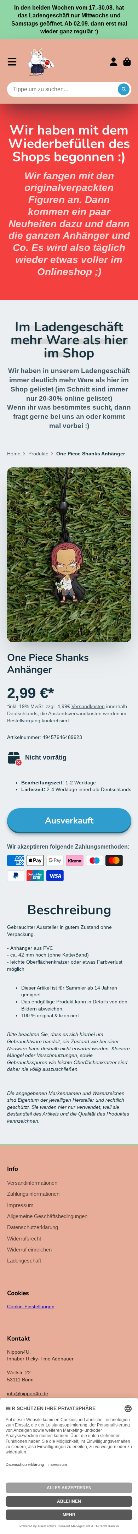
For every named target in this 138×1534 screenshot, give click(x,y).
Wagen (127, 61)
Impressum (20, 1205)
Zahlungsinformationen (33, 1194)
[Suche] (124, 89)
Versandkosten (88, 706)
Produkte (38, 453)
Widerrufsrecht (24, 1239)
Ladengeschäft (24, 1261)
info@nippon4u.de (27, 1393)
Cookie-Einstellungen (30, 1306)
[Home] (41, 61)
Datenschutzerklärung (32, 1227)
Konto (113, 61)
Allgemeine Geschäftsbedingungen (47, 1216)
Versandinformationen (32, 1183)
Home (14, 453)
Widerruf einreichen (29, 1250)
